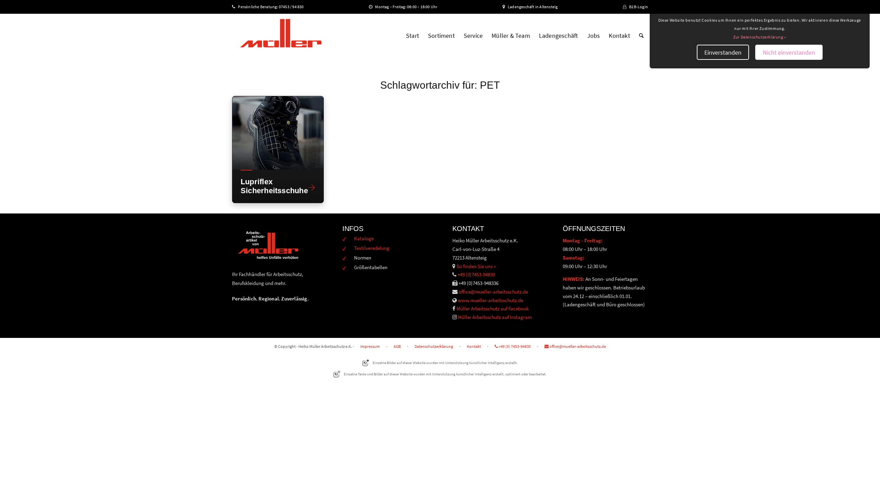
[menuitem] (413, 35)
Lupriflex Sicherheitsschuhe (272, 186)
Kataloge (364, 238)
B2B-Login (638, 6)
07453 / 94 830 (294, 6)
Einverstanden (722, 52)
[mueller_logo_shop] (280, 35)
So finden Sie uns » (476, 266)
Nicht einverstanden (789, 52)
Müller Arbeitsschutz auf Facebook (492, 308)
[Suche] (641, 35)
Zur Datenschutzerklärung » (759, 37)
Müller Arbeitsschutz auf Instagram (495, 317)
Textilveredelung (371, 248)
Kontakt (474, 346)
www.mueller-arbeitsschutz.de (490, 300)
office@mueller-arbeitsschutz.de (493, 291)
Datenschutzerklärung (434, 346)
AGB (397, 346)
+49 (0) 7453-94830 (514, 346)
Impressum (370, 346)
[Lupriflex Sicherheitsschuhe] (277, 133)
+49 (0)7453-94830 (476, 274)
